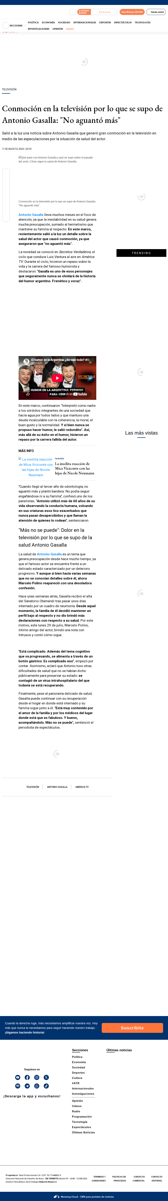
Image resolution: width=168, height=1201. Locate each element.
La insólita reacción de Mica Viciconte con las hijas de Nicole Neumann (74, 468)
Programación (82, 1116)
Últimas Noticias (83, 1132)
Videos (77, 1106)
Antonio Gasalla (57, 787)
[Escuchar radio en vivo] (104, 12)
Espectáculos (123, 22)
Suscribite (132, 1027)
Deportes (105, 22)
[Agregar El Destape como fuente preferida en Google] (95, 149)
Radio (70, 28)
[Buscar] (72, 12)
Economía (48, 22)
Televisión (32, 787)
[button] (6, 173)
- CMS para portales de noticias (87, 1196)
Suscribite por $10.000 (132, 11)
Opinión (57, 28)
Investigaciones (38, 28)
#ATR (76, 1083)
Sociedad (64, 22)
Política (33, 22)
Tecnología (142, 22)
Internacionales (85, 22)
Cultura (77, 1078)
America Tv (82, 787)
